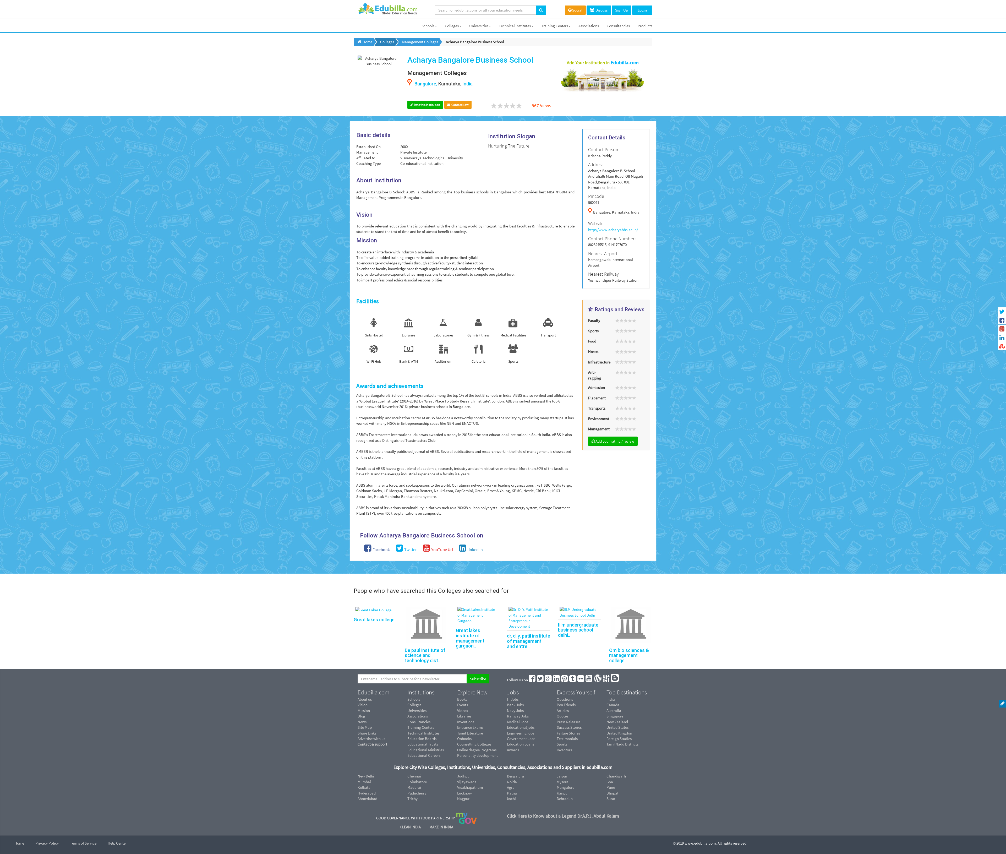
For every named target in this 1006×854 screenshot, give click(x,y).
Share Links (367, 733)
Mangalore (565, 787)
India (610, 699)
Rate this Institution (426, 105)
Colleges (452, 25)
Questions (565, 699)
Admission (596, 387)
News (362, 721)
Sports (593, 330)
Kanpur (563, 793)
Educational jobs (520, 727)
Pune (610, 787)
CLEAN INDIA (411, 826)
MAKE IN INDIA (441, 826)
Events (462, 704)
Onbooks (464, 738)
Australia (613, 710)
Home (19, 843)
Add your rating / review (614, 441)
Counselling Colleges (474, 744)
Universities (478, 25)
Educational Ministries (425, 749)
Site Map (365, 727)
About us (365, 699)
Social (577, 10)
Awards (513, 749)
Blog (361, 716)
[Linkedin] (556, 679)
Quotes (562, 716)
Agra (511, 787)
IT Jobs (512, 699)
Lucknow (464, 793)
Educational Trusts (422, 744)
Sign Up (621, 10)
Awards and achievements (389, 385)
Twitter (410, 549)
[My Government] (466, 817)
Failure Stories (568, 733)
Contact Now (460, 105)
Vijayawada (467, 781)
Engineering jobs (520, 733)
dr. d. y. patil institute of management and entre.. (528, 641)
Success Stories (569, 727)
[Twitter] (540, 679)
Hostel (593, 351)
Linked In (475, 549)
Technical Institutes (515, 25)
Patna (512, 793)
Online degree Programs (476, 749)
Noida (512, 781)
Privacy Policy (47, 843)
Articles (563, 710)
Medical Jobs (517, 721)
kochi (511, 798)
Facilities (367, 301)
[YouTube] (589, 679)
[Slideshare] (606, 679)
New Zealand (617, 721)
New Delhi (366, 776)
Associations (588, 25)
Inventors (564, 749)
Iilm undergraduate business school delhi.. (578, 630)
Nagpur (463, 798)
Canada (612, 704)
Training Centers (554, 25)
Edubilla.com (374, 692)
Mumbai (364, 781)
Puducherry (416, 793)
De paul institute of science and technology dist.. (425, 655)
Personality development (477, 755)
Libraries (464, 716)
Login (642, 10)
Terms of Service (83, 843)
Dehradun (565, 798)
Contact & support (372, 744)
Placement (597, 397)
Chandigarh (616, 776)
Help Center (117, 843)
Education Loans (520, 744)
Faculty (594, 320)
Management (599, 428)
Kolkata (364, 787)
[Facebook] (532, 679)
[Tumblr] (573, 679)
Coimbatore (417, 781)
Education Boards (421, 738)
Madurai (414, 787)
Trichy (412, 798)
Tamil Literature (470, 733)
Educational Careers (423, 755)
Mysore (562, 781)
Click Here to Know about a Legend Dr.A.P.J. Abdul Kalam (563, 816)
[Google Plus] (548, 679)
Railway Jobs (518, 716)
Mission (364, 710)
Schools (428, 25)
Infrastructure (599, 362)
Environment (598, 418)
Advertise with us (371, 738)
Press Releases (568, 721)
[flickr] (581, 679)
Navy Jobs (515, 710)
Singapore (614, 716)
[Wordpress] (598, 679)
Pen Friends (566, 704)
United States (617, 727)
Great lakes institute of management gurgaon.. (470, 638)
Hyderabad (367, 793)
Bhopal (612, 793)
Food (592, 341)
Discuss (601, 10)
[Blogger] (615, 679)
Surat (610, 798)
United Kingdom (619, 733)
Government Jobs (521, 738)
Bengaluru (515, 776)
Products (645, 25)
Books (462, 699)
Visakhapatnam (470, 787)
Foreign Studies (619, 738)
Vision (363, 704)
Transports (596, 408)
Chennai (414, 776)
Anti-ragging (594, 375)
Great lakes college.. (375, 619)
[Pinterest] (564, 679)
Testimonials (567, 738)
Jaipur (562, 776)
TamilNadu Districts (622, 744)
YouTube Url (441, 549)
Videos (462, 710)
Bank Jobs (515, 704)
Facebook (381, 549)
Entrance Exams (470, 727)
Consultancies (618, 25)
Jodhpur (464, 776)
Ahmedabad (367, 798)
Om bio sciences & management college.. (629, 655)
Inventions (465, 721)
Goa (609, 781)
